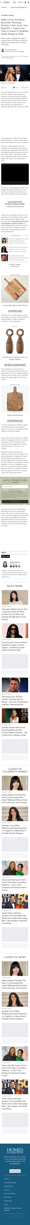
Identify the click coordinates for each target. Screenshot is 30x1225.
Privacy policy (7, 1197)
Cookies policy (8, 1201)
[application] (15, 173)
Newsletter (25, 87)
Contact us (7, 1190)
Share (5, 87)
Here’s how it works (10, 57)
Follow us (17, 87)
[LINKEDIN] (14, 566)
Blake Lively (5, 556)
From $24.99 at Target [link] (15, 311)
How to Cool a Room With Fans (19, 7)
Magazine (21, 2)
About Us (6, 1179)
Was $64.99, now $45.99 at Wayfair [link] (15, 365)
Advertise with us (8, 1186)
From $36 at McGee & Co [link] (15, 420)
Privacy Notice (21, 492)
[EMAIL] (19, 566)
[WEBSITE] (16, 566)
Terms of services (19, 491)
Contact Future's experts (10, 1182)
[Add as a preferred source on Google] (15, 1171)
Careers (6, 1204)
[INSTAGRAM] (11, 566)
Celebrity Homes (7, 15)
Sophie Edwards (12, 49)
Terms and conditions (9, 1193)
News (22, 51)
